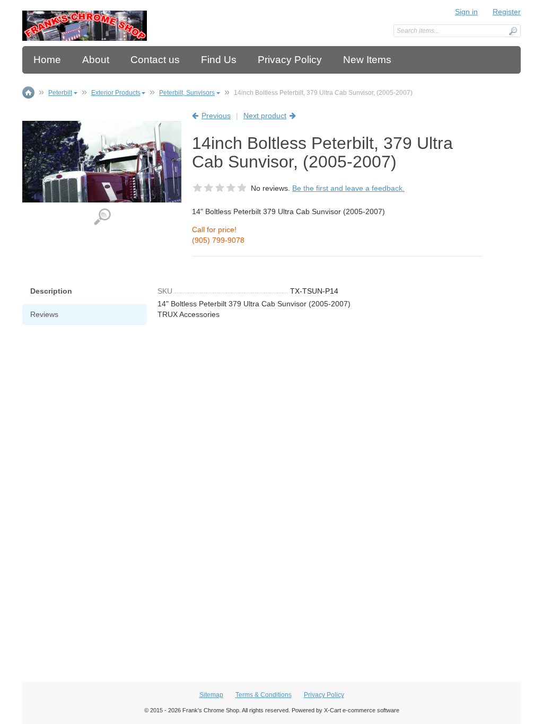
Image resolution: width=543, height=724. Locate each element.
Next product (264, 115)
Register (507, 11)
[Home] (84, 26)
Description (51, 291)
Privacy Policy (290, 59)
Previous (216, 115)
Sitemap (211, 695)
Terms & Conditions (263, 695)
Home (47, 59)
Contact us (155, 59)
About (95, 59)
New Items (367, 59)
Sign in (466, 11)
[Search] (513, 31)
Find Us (219, 59)
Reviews (44, 314)
